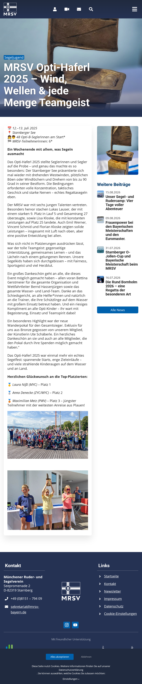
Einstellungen (70, 678)
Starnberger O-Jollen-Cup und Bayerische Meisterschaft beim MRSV (122, 260)
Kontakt (110, 584)
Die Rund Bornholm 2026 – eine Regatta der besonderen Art (121, 288)
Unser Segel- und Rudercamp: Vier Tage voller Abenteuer (120, 202)
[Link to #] (91, 9)
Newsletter (112, 591)
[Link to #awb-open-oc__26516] (67, 9)
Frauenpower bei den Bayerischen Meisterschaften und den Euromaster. (119, 230)
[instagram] (66, 625)
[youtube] (75, 625)
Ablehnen (86, 656)
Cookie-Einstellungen (120, 613)
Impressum (113, 598)
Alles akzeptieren (59, 656)
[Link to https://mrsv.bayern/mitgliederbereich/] (55, 9)
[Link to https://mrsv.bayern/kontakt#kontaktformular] (79, 9)
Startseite (111, 576)
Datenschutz (113, 606)
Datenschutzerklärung (71, 669)
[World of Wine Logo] (117, 647)
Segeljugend (13, 57)
